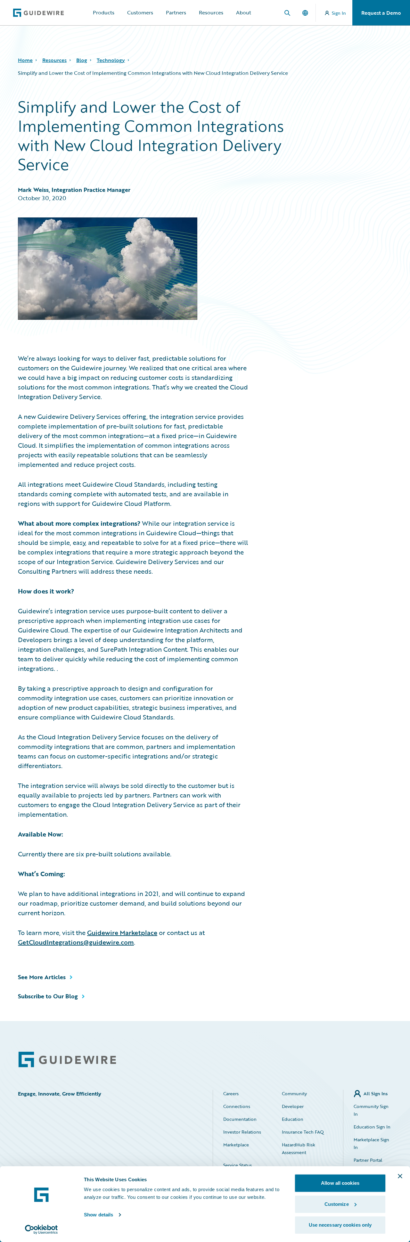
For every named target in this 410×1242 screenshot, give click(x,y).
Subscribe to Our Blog (48, 996)
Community (294, 1093)
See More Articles (42, 977)
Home (25, 60)
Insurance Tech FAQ (303, 1131)
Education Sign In (372, 1126)
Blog (81, 60)
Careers (231, 1093)
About (243, 12)
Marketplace (236, 1144)
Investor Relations (242, 1131)
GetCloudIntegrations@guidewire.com (76, 942)
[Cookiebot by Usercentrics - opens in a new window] (41, 1229)
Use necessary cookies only (340, 1225)
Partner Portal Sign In (368, 1164)
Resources (211, 12)
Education (292, 1119)
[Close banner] (400, 1176)
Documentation (240, 1119)
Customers (140, 12)
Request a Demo (381, 13)
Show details (98, 1214)
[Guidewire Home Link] (67, 1059)
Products (103, 12)
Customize (336, 1204)
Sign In (339, 13)
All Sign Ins (376, 1093)
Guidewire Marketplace (122, 932)
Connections (236, 1106)
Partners (176, 12)
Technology (111, 60)
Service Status (237, 1165)
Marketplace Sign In (371, 1143)
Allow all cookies (340, 1183)
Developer (293, 1106)
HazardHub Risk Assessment (298, 1148)
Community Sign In (371, 1110)
